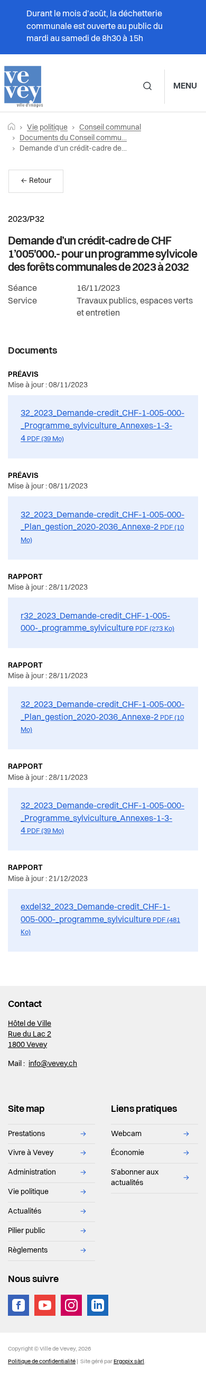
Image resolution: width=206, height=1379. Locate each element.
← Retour (36, 181)
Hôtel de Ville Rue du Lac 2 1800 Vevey (29, 1035)
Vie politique (47, 127)
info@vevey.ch (53, 1064)
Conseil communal (110, 127)
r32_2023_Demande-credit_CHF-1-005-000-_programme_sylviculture (97, 622)
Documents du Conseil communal (76, 138)
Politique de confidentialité (42, 1362)
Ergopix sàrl (129, 1362)
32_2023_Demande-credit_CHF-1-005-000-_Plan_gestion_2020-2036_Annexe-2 (102, 527)
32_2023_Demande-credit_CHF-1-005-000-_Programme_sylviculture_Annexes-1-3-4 (102, 426)
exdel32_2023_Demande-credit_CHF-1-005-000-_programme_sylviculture (100, 919)
